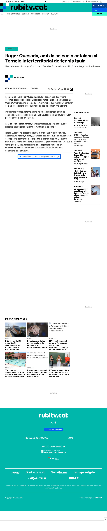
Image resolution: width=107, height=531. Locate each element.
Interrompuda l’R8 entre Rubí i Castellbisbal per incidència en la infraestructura (13, 345)
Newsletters (77, 2)
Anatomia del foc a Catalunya (81, 122)
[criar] (74, 478)
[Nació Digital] (20, 8)
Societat (25, 14)
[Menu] (1, 14)
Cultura (54, 14)
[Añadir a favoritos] (71, 89)
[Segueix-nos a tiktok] (55, 423)
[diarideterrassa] (59, 473)
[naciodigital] (16, 473)
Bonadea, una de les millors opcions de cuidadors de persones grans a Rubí (37, 344)
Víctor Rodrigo (79, 182)
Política (45, 14)
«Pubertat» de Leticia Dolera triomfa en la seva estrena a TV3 (80, 175)
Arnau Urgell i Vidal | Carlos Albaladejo (81, 126)
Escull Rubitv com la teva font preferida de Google (40, 156)
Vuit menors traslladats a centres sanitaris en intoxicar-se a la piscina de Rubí (15, 373)
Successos (35, 14)
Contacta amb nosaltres (53, 429)
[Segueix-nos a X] (51, 423)
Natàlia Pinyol (78, 145)
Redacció (77, 202)
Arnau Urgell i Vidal (80, 164)
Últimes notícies (13, 14)
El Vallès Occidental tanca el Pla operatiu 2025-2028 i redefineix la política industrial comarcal (58, 345)
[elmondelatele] (37, 478)
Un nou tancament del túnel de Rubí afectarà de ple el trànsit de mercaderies (37, 373)
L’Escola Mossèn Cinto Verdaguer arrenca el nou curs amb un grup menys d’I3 (59, 373)
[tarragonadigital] (84, 473)
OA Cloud (98, 498)
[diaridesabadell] (35, 473)
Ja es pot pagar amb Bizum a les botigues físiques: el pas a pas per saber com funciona (81, 194)
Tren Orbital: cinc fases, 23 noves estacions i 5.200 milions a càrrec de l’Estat (81, 157)
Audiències (79, 168)
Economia (78, 186)
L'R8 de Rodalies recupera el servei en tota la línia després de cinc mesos (81, 139)
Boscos (77, 118)
